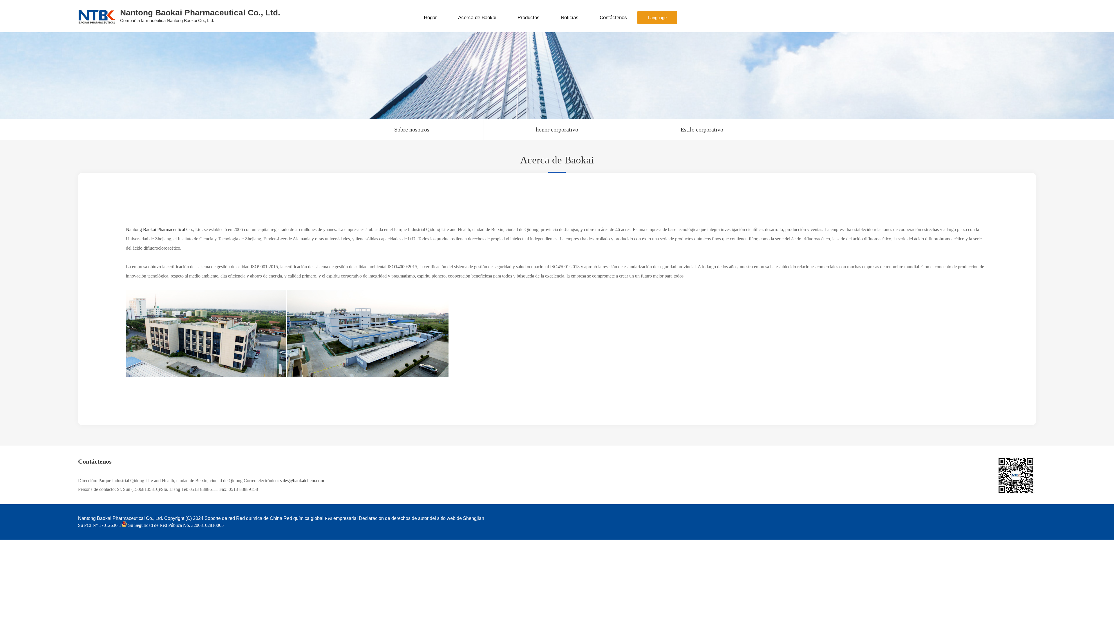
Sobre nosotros (411, 129)
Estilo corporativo (702, 129)
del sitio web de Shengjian (457, 518)
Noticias (569, 17)
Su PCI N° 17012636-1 (99, 525)
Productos (529, 17)
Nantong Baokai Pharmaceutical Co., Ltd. (164, 229)
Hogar (430, 17)
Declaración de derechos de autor (393, 518)
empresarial (345, 518)
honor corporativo (557, 129)
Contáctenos (613, 17)
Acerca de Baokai (477, 17)
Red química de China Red (264, 518)
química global (308, 518)
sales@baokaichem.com (302, 480)
